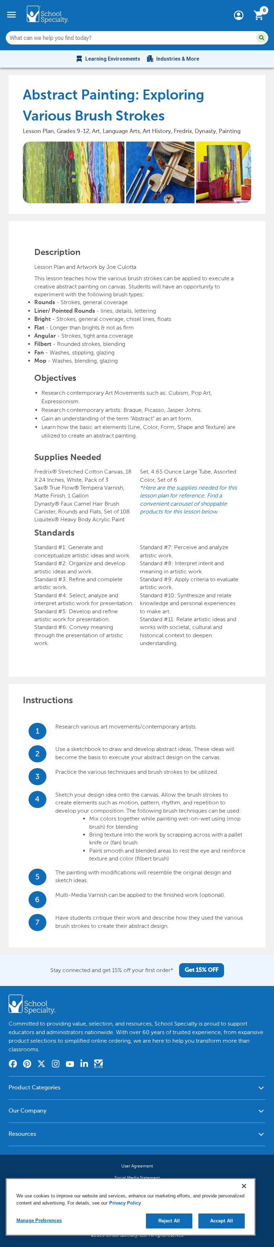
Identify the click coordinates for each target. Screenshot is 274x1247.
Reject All (169, 1220)
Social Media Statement (137, 1177)
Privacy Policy (125, 1203)
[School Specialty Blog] (98, 1064)
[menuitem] (107, 59)
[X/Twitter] (41, 1064)
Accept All (221, 1220)
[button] (262, 38)
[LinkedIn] (84, 1064)
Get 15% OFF (201, 970)
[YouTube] (70, 1065)
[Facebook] (13, 1064)
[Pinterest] (27, 1064)
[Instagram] (55, 1064)
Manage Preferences (39, 1220)
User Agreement (137, 1166)
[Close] (244, 1186)
